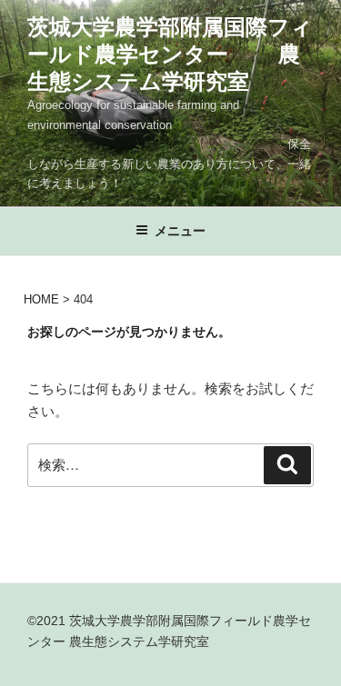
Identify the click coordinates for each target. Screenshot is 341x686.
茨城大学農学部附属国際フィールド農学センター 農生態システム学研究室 (170, 54)
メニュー (180, 231)
